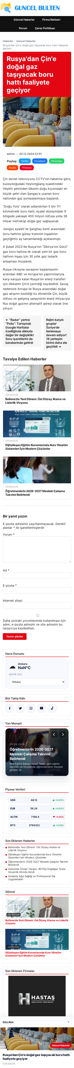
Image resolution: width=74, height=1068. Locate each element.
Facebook (40, 161)
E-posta (10, 585)
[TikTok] (52, 708)
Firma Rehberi (51, 19)
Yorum (9, 534)
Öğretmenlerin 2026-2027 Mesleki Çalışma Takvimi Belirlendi (38, 863)
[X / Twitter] (20, 708)
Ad (6, 570)
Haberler (8, 41)
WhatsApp (56, 161)
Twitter (24, 161)
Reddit (12, 167)
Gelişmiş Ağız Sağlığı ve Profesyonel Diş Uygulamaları (31, 878)
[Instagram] (31, 708)
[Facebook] (9, 708)
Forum (23, 28)
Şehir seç (15, 674)
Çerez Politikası (45, 28)
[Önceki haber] (54, 734)
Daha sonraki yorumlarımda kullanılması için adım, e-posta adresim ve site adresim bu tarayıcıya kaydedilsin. (34, 624)
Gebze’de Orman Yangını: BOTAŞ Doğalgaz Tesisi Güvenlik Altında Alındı (36, 870)
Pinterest (26, 167)
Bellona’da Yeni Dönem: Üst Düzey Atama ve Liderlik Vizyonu (34, 849)
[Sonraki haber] (62, 734)
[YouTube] (41, 708)
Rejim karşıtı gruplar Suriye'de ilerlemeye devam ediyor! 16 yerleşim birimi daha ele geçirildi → (56, 333)
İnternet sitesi (12, 600)
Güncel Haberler (24, 19)
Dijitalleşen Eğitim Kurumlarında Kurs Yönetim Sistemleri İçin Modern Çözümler (34, 856)
